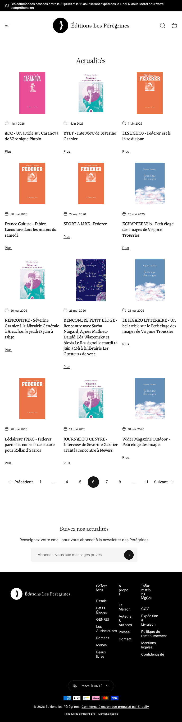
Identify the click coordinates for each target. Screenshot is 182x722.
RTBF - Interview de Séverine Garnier (90, 136)
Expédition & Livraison (149, 620)
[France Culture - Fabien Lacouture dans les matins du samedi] (32, 183)
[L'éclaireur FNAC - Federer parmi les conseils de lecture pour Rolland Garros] (32, 398)
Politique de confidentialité (80, 713)
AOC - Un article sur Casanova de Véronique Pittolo (31, 136)
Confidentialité (152, 654)
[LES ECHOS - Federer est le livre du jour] (149, 93)
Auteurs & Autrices (125, 620)
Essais (101, 601)
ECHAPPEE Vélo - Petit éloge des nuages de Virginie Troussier (147, 229)
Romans (102, 638)
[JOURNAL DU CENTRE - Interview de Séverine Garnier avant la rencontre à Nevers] (91, 398)
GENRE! (102, 619)
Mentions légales (148, 645)
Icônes (101, 645)
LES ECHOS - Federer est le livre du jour (146, 136)
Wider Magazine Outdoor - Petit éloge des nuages (146, 442)
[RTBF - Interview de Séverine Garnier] (91, 93)
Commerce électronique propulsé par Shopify (115, 706)
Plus (8, 151)
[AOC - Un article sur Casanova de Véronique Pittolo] (32, 93)
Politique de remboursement (154, 633)
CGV (145, 609)
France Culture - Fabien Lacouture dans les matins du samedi (30, 229)
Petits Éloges (101, 610)
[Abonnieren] (129, 555)
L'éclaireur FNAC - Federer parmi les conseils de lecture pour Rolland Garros (30, 444)
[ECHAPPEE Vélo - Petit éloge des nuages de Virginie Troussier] (149, 183)
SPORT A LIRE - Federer (85, 224)
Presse (124, 632)
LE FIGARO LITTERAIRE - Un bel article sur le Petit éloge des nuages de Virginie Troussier (149, 325)
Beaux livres (101, 654)
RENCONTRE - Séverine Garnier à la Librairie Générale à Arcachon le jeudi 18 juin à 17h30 (32, 328)
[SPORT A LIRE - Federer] (91, 183)
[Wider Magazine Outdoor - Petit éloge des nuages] (149, 398)
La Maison (124, 607)
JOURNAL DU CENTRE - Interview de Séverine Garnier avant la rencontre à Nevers (91, 444)
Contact (125, 639)
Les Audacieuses (106, 628)
